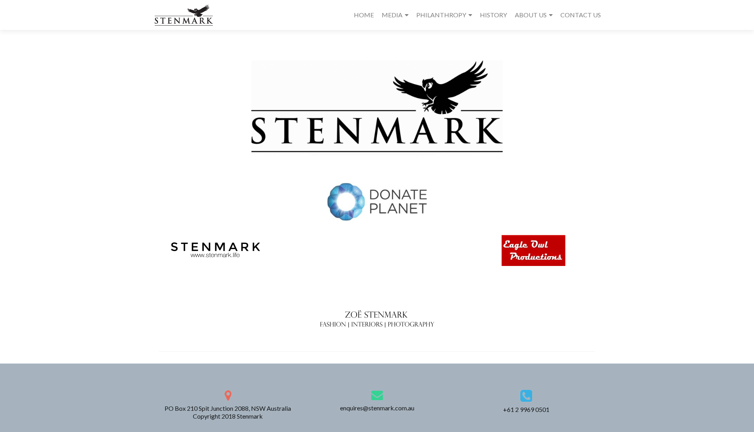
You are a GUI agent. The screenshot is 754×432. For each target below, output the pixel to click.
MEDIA (392, 14)
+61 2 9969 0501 (526, 409)
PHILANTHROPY (441, 14)
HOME (364, 14)
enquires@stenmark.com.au (377, 408)
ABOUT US (531, 14)
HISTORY (493, 14)
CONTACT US (580, 14)
